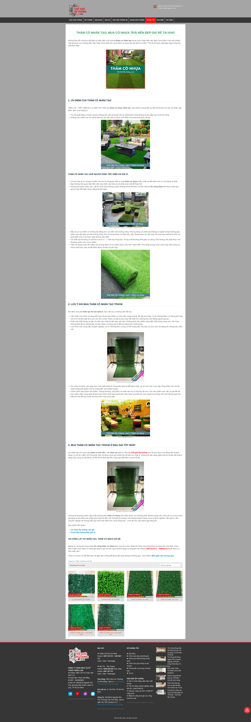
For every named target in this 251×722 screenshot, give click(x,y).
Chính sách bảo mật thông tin (139, 656)
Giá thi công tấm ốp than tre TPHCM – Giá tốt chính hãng (174, 678)
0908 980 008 (108, 669)
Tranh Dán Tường (137, 20)
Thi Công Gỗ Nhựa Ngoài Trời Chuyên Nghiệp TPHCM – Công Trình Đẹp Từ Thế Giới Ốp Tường (168, 661)
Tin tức (131, 673)
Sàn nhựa (99, 20)
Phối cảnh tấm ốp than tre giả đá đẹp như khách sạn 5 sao (174, 685)
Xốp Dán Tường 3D (120, 20)
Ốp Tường (88, 20)
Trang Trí (150, 20)
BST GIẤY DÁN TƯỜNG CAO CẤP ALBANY (174, 671)
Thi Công (169, 20)
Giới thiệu (132, 653)
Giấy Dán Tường (75, 20)
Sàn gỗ (107, 20)
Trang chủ (71, 561)
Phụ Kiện (160, 20)
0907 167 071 (108, 656)
